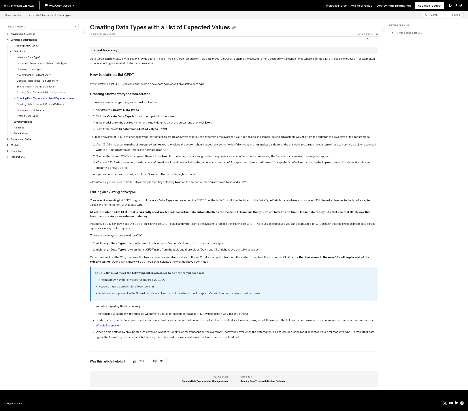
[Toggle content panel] (384, 29)
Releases (19, 127)
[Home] (19, 5)
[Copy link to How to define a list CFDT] (140, 75)
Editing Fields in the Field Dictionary (36, 86)
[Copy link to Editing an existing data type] (142, 192)
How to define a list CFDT (410, 32)
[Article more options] (375, 40)
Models (15, 145)
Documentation (13, 15)
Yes (141, 361)
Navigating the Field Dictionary (34, 74)
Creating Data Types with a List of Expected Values (45, 98)
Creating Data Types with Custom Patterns (40, 104)
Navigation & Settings (23, 33)
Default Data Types (27, 115)
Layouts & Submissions (40, 15)
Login (459, 5)
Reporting (16, 151)
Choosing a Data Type (29, 69)
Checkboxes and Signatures (32, 110)
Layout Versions (23, 121)
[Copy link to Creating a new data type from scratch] (156, 94)
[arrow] (392, 33)
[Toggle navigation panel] (84, 30)
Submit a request (429, 5)
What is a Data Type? (28, 57)
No (161, 361)
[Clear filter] (76, 26)
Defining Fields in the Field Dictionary (37, 80)
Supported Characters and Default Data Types (42, 63)
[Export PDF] (368, 40)
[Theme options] (450, 5)
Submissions (21, 133)
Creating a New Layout (26, 45)
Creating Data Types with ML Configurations (41, 92)
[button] (443, 15)
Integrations (18, 156)
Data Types (64, 15)
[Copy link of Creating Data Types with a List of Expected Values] (234, 28)
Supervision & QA (21, 139)
